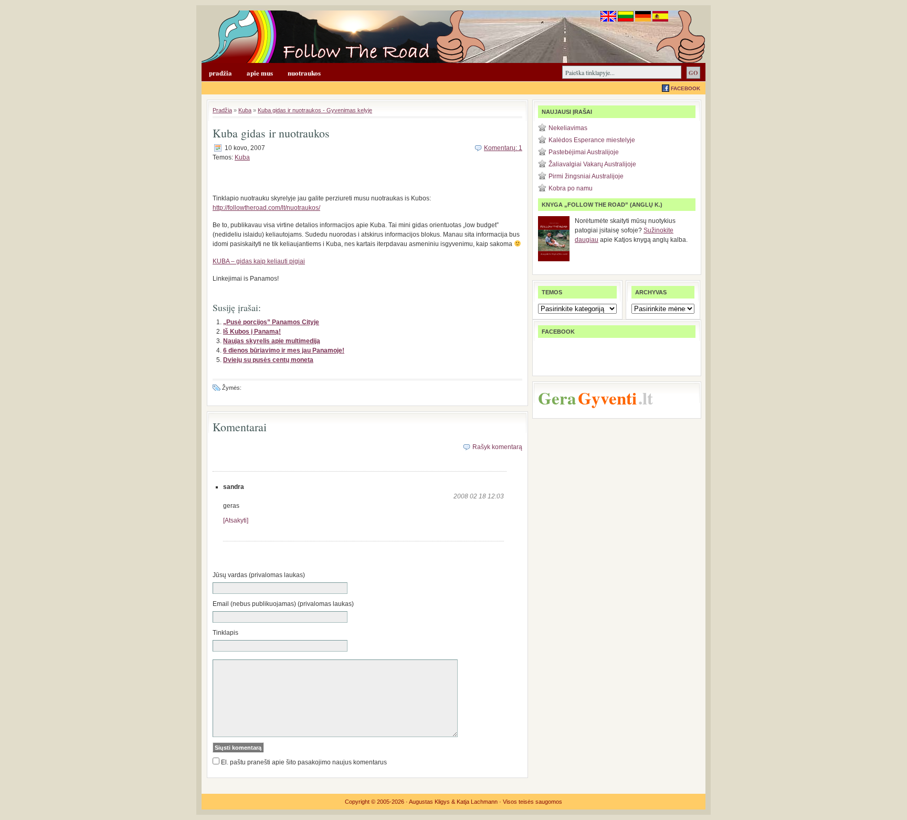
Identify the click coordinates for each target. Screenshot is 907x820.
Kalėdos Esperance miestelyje (592, 140)
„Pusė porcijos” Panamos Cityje (271, 322)
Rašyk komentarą (497, 447)
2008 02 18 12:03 (479, 496)
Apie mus (260, 73)
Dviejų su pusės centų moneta (268, 360)
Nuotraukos (304, 73)
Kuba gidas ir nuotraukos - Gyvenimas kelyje (315, 110)
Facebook (685, 88)
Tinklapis (225, 632)
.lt (645, 397)
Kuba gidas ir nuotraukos (271, 133)
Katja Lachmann (477, 801)
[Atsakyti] (235, 520)
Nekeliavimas (568, 128)
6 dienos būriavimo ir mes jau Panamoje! (283, 350)
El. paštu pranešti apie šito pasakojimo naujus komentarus (304, 762)
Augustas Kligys (429, 801)
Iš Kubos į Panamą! (252, 331)
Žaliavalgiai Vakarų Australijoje (592, 164)
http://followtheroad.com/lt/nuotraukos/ (266, 207)
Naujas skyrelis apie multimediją (271, 341)
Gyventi (607, 397)
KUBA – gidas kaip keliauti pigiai (259, 261)
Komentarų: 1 (503, 148)
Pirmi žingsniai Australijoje (586, 176)
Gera (557, 397)
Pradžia (220, 73)
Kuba (244, 110)
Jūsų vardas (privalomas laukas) (259, 575)
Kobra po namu (571, 188)
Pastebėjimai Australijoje (584, 152)
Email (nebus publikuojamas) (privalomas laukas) (283, 604)
